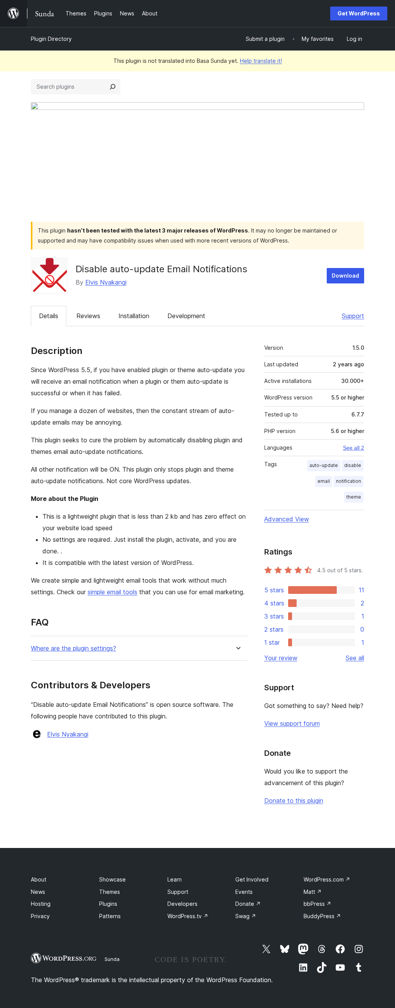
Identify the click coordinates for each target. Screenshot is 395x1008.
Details (48, 316)
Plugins (108, 903)
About (38, 879)
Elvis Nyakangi (106, 282)
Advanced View (286, 519)
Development (186, 316)
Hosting (41, 903)
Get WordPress (359, 13)
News (38, 891)
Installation (133, 316)
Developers (182, 903)
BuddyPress (322, 916)
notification (348, 481)
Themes (109, 891)
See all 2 (353, 448)
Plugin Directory (51, 38)
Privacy (40, 916)
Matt (313, 891)
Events (244, 891)
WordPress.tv (187, 916)
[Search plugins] (112, 86)
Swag (245, 916)
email (323, 481)
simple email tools (112, 592)
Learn (174, 879)
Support (353, 316)
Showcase (112, 879)
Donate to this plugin (293, 800)
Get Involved (251, 879)
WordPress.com (327, 879)
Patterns (110, 916)
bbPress (317, 903)
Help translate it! (261, 60)
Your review (280, 658)
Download (345, 275)
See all (355, 658)
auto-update (323, 465)
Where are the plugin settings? (73, 648)
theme (353, 497)
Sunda (112, 959)
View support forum (292, 723)
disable (352, 465)
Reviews (88, 316)
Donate (248, 903)
